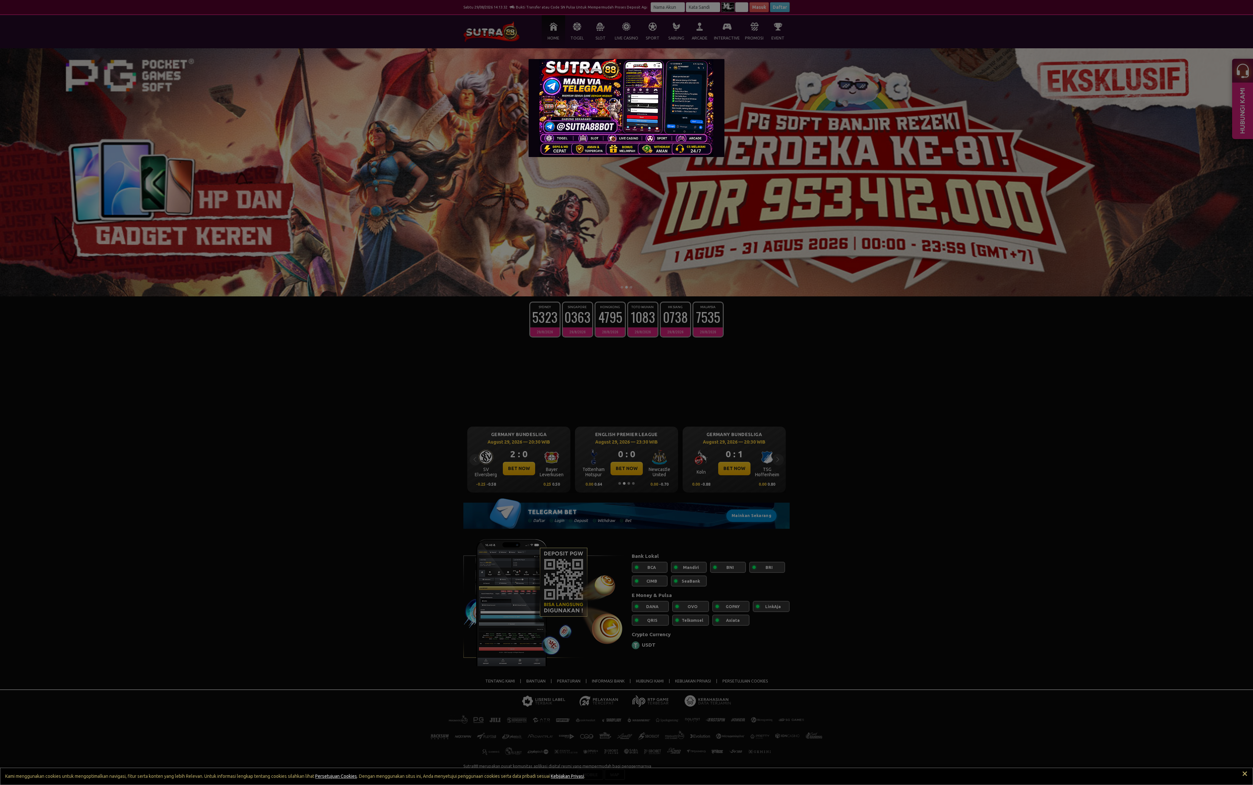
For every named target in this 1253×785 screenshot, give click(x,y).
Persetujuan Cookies (336, 776)
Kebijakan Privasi (567, 776)
